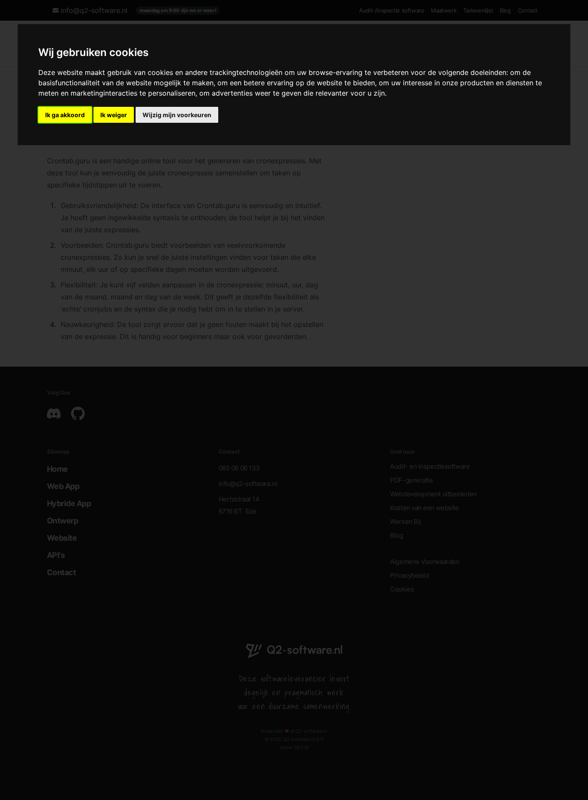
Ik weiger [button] (113, 114)
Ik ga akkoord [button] (65, 114)
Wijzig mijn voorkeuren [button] (176, 114)
